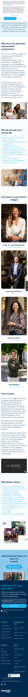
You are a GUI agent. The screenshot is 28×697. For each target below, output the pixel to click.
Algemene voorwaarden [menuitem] (19, 671)
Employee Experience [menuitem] (6, 637)
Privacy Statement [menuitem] (18, 660)
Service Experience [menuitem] (5, 631)
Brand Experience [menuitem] (5, 626)
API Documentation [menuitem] (6, 660)
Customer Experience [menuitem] (6, 628)
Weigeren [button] (21, 18)
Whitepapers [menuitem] (4, 652)
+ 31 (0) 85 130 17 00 (7, 678)
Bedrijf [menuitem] (16, 645)
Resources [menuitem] (4, 645)
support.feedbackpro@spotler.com (11, 681)
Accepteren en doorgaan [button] (10, 18)
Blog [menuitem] (2, 649)
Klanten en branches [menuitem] (19, 649)
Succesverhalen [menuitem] (5, 655)
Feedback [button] (27, 284)
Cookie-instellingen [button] (14, 15)
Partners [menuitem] (16, 657)
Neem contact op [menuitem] (18, 655)
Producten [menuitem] (4, 622)
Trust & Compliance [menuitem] (6, 663)
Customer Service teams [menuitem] (20, 632)
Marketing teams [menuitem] (18, 635)
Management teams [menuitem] (19, 638)
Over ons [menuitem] (16, 652)
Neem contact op (14, 567)
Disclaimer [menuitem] (16, 663)
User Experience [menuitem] (5, 634)
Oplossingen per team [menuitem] (19, 623)
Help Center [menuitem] (4, 657)
